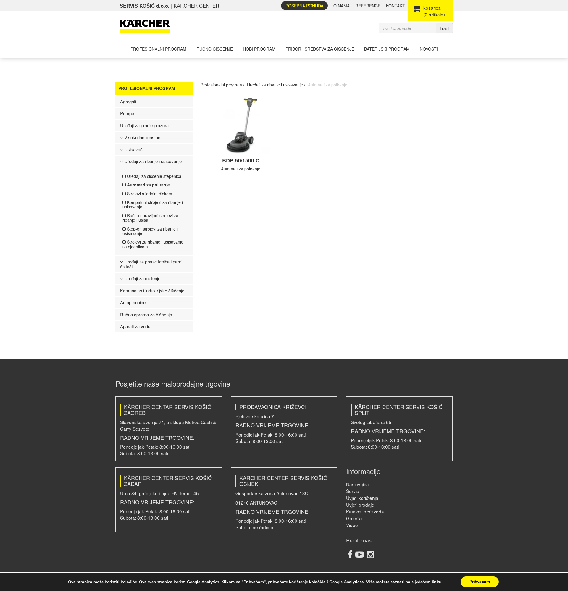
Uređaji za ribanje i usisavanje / (276, 85)
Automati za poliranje (148, 185)
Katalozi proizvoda (365, 511)
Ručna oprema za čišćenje (146, 314)
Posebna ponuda (304, 6)
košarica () (434, 10)
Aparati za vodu (135, 326)
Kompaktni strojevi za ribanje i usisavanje (152, 204)
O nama (341, 6)
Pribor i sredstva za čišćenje (319, 49)
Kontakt (395, 6)
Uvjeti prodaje (360, 504)
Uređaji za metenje (141, 278)
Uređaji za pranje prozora (144, 125)
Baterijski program (387, 49)
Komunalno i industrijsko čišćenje (152, 290)
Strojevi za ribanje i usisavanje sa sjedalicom (152, 244)
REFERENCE (367, 6)
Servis (352, 491)
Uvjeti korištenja (362, 498)
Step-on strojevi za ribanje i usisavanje (150, 231)
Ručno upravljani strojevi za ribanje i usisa (150, 217)
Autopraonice (133, 302)
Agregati (128, 101)
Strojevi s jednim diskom (149, 194)
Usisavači (133, 149)
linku (436, 581)
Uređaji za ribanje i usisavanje (152, 161)
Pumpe (127, 113)
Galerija (354, 518)
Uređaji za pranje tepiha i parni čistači (151, 264)
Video (352, 525)
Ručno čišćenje (214, 49)
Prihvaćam (479, 581)
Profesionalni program (158, 49)
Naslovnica (357, 484)
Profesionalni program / (222, 85)
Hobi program (259, 49)
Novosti (429, 49)
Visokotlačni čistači (142, 137)
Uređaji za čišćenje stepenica (153, 176)
